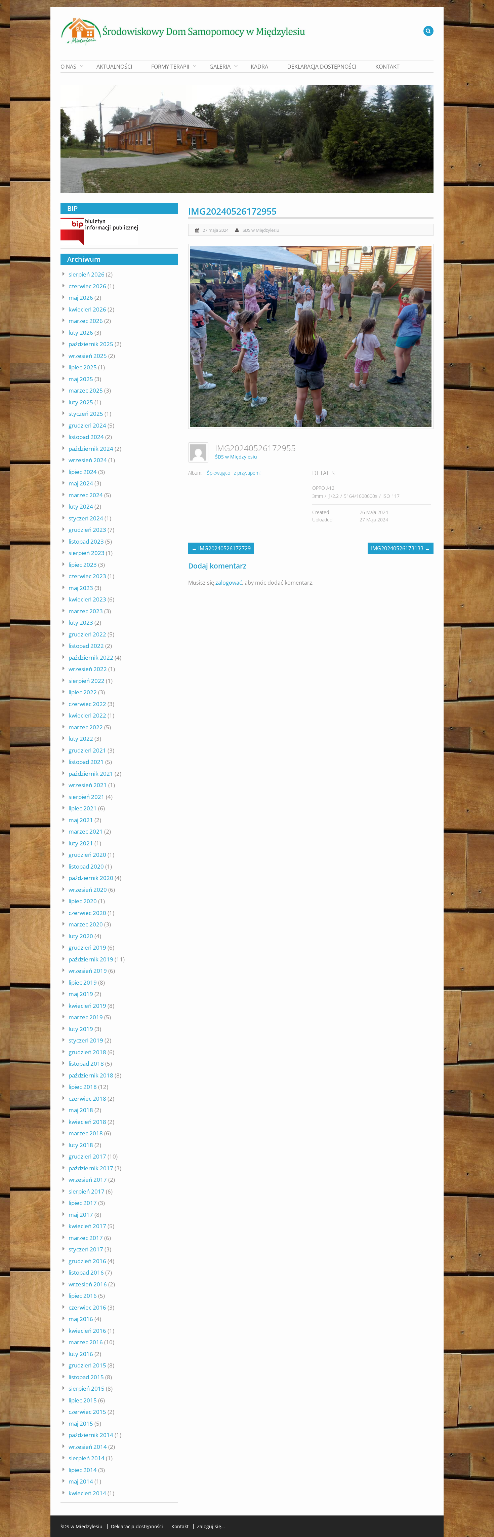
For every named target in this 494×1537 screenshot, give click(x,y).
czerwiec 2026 (87, 286)
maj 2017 (81, 1214)
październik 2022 (91, 657)
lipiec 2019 (83, 982)
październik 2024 (91, 448)
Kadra (259, 66)
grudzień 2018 (87, 1052)
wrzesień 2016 (88, 1284)
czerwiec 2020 (87, 913)
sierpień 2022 (87, 681)
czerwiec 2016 (87, 1307)
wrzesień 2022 (88, 669)
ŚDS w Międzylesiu (261, 230)
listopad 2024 (86, 437)
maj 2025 (81, 379)
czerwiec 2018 (87, 1098)
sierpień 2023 (87, 553)
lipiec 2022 (83, 692)
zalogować (228, 582)
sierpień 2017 (87, 1191)
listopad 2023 (86, 541)
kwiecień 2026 (87, 309)
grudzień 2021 (87, 750)
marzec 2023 (86, 611)
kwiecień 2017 (87, 1226)
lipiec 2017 (83, 1203)
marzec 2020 (86, 924)
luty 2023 (81, 622)
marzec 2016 (86, 1342)
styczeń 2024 (86, 518)
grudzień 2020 (87, 854)
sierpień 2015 (87, 1388)
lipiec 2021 (83, 808)
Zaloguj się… (211, 1526)
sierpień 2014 (87, 1458)
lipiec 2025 (83, 367)
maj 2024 (81, 483)
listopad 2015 (86, 1377)
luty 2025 (81, 402)
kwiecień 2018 (87, 1122)
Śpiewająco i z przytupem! (233, 473)
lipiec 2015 (83, 1400)
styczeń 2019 (86, 1040)
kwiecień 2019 (87, 1006)
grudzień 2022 (87, 634)
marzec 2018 (86, 1133)
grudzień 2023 (87, 530)
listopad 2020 (86, 866)
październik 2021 (91, 773)
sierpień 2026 (87, 274)
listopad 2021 (86, 762)
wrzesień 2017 (88, 1179)
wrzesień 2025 (88, 356)
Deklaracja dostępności (321, 66)
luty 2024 (81, 506)
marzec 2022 (86, 727)
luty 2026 (81, 332)
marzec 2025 (86, 390)
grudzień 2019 (87, 947)
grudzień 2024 (87, 425)
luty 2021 (81, 843)
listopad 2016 (86, 1272)
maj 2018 (81, 1110)
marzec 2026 (86, 321)
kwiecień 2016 (87, 1330)
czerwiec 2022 (87, 704)
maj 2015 (81, 1423)
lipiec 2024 (83, 472)
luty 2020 (81, 936)
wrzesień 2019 (88, 971)
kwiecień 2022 (87, 715)
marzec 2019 (86, 1017)
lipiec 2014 (83, 1470)
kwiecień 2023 (87, 599)
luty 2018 (81, 1145)
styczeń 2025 (86, 413)
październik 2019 (91, 959)
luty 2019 (81, 1029)
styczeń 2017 (86, 1249)
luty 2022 (81, 738)
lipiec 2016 (83, 1296)
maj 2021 (81, 820)
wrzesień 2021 (88, 785)
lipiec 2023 (83, 565)
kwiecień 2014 (87, 1493)
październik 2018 (91, 1075)
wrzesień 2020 (88, 889)
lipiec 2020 (83, 901)
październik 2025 (91, 344)
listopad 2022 (86, 646)
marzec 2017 (86, 1238)
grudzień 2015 (87, 1365)
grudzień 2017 (87, 1156)
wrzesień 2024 (88, 460)
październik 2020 (91, 878)
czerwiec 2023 (87, 576)
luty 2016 (81, 1354)
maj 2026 (81, 297)
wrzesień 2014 (88, 1447)
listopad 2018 (86, 1063)
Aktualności (114, 66)
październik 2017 (91, 1168)
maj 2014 (81, 1481)
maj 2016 (81, 1319)
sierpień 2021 (87, 797)
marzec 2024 (86, 495)
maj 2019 (81, 994)
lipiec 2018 (83, 1087)
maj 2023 (81, 588)
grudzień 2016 (87, 1261)
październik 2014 (91, 1435)
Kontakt (387, 66)
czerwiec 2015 (87, 1412)
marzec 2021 (86, 831)
